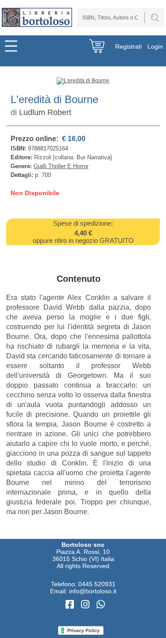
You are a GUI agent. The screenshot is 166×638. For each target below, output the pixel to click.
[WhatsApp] (101, 604)
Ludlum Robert (45, 112)
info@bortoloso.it (92, 591)
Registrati (128, 46)
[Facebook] (71, 604)
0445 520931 (97, 584)
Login (155, 46)
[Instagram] (86, 604)
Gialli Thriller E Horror (61, 166)
